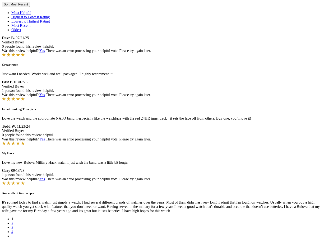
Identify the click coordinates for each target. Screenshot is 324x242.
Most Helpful (21, 13)
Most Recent (20, 25)
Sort (16, 4)
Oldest (16, 30)
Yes (42, 51)
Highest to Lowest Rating (30, 17)
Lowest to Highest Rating (30, 21)
